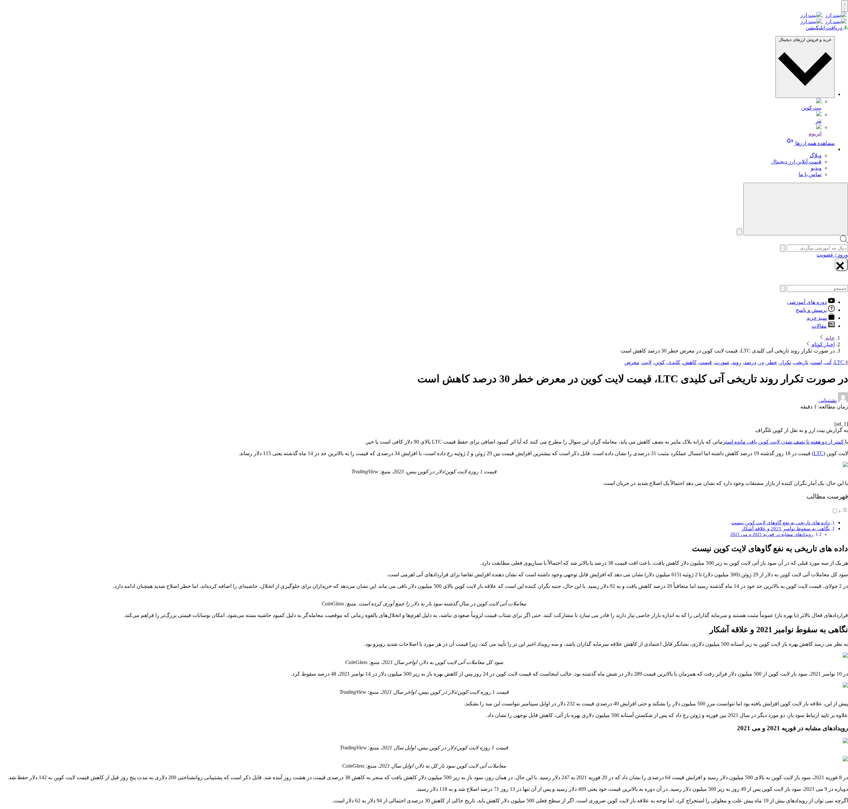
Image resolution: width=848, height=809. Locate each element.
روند (736, 362)
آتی (827, 362)
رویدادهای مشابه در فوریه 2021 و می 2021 (771, 534)
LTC (839, 362)
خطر (772, 362)
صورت (722, 362)
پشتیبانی (828, 400)
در (761, 362)
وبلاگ (816, 155)
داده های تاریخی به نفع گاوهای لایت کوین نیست (780, 522)
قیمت (705, 362)
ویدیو (816, 168)
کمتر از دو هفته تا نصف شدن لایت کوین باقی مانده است (785, 442)
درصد (750, 362)
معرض (631, 362)
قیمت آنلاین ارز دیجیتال (796, 162)
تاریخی (801, 362)
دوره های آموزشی (807, 302)
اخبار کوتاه (823, 344)
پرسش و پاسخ (811, 310)
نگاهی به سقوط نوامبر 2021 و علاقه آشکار (785, 528)
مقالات (819, 326)
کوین (659, 362)
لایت (647, 362)
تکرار (785, 362)
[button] (839, 511)
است (816, 362)
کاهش (690, 362)
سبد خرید (817, 318)
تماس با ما (810, 174)
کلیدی (673, 362)
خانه (829, 338)
